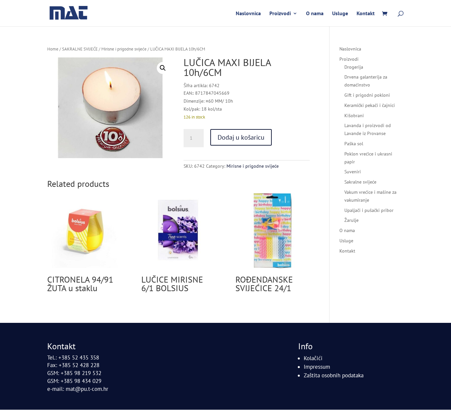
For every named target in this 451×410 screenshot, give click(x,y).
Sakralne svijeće (360, 182)
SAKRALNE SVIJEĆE (80, 49)
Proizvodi (280, 14)
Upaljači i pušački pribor (369, 210)
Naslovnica (248, 14)
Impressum (317, 366)
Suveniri (352, 172)
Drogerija (353, 67)
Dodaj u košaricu (241, 137)
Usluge (340, 14)
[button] (163, 68)
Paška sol (353, 144)
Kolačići (313, 358)
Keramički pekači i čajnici (369, 105)
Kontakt (366, 14)
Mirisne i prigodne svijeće (124, 49)
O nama (315, 14)
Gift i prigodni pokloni (367, 95)
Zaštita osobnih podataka (334, 375)
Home (52, 49)
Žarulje (351, 220)
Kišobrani (354, 116)
